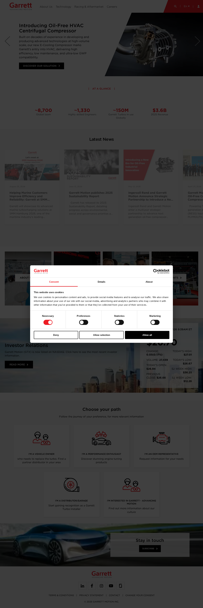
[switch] (83, 322)
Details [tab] (101, 281)
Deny (56, 335)
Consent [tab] (54, 281)
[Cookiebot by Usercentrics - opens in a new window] (155, 271)
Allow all (147, 335)
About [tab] (149, 281)
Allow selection (101, 335)
